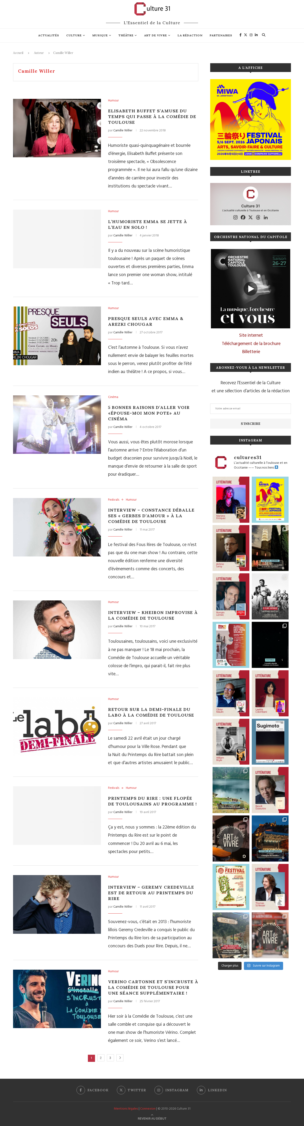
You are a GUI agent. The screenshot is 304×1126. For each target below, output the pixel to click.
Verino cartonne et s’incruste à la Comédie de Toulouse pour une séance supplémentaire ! (153, 987)
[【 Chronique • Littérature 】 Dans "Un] (270, 693)
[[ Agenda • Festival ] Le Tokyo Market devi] (270, 500)
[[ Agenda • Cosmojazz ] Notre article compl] (231, 790)
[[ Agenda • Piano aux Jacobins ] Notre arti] (270, 548)
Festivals (113, 500)
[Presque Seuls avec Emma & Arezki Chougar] (57, 336)
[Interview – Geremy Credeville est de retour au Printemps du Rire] (57, 904)
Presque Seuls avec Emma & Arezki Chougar (145, 321)
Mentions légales (126, 1109)
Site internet (251, 335)
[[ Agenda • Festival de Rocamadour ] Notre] (270, 838)
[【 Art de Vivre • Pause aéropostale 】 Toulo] (231, 838)
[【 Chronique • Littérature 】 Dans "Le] (270, 887)
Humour (113, 101)
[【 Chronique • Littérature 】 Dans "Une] (231, 742)
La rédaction (190, 35)
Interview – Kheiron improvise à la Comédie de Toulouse (153, 615)
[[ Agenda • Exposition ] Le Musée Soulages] (270, 742)
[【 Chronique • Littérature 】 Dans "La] (231, 500)
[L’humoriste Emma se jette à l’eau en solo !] (57, 239)
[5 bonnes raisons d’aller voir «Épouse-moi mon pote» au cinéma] (57, 424)
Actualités (48, 35)
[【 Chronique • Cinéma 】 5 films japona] (270, 596)
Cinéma (113, 397)
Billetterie (251, 351)
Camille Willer (122, 130)
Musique (100, 35)
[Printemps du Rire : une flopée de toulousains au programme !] (57, 815)
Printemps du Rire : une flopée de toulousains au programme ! (152, 801)
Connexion (148, 1109)
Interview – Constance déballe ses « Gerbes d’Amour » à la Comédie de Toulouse (151, 515)
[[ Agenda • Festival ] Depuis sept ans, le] (231, 645)
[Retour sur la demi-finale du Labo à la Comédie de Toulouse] (57, 726)
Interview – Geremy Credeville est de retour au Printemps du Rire (151, 892)
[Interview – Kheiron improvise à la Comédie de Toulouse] (57, 629)
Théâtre (126, 35)
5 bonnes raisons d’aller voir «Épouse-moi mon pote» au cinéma (149, 413)
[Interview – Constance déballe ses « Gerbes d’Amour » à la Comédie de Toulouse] (57, 527)
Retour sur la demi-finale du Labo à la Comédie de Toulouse (151, 712)
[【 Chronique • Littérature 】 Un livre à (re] (270, 790)
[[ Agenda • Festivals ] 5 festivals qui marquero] (270, 645)
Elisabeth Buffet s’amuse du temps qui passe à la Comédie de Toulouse (152, 116)
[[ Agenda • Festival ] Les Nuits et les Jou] (231, 887)
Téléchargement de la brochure (251, 343)
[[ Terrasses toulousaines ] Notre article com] (231, 935)
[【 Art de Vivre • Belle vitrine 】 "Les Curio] (270, 935)
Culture (74, 35)
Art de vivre (155, 35)
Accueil (18, 53)
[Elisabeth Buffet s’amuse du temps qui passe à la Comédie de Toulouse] (57, 128)
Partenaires (221, 35)
